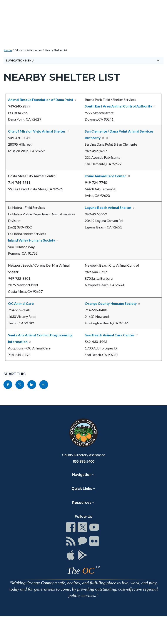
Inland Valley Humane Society (31, 240)
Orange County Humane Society (111, 303)
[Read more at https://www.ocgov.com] (83, 432)
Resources (82, 503)
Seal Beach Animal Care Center (109, 335)
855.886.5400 (83, 461)
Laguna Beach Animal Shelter (108, 207)
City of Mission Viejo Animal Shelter (36, 131)
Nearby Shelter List (56, 50)
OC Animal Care (21, 303)
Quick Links (82, 489)
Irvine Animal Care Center (106, 176)
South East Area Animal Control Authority (118, 106)
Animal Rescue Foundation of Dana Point (40, 99)
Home (8, 50)
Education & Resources (28, 50)
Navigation (82, 475)
